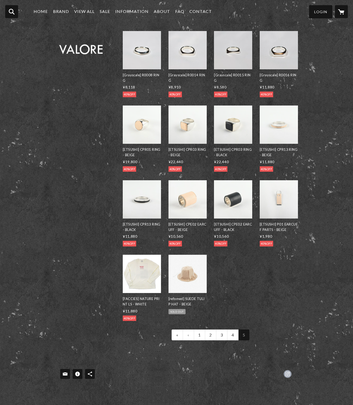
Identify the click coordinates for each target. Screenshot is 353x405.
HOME (41, 11)
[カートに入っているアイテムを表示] (341, 11)
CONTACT (200, 11)
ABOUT (162, 11)
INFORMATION (132, 11)
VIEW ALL (84, 11)
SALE (105, 11)
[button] (320, 11)
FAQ (179, 11)
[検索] (11, 11)
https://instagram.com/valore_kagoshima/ (287, 374)
